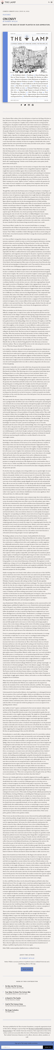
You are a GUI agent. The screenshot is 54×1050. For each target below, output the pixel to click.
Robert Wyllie (11, 21)
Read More (27, 969)
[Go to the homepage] (8, 2)
